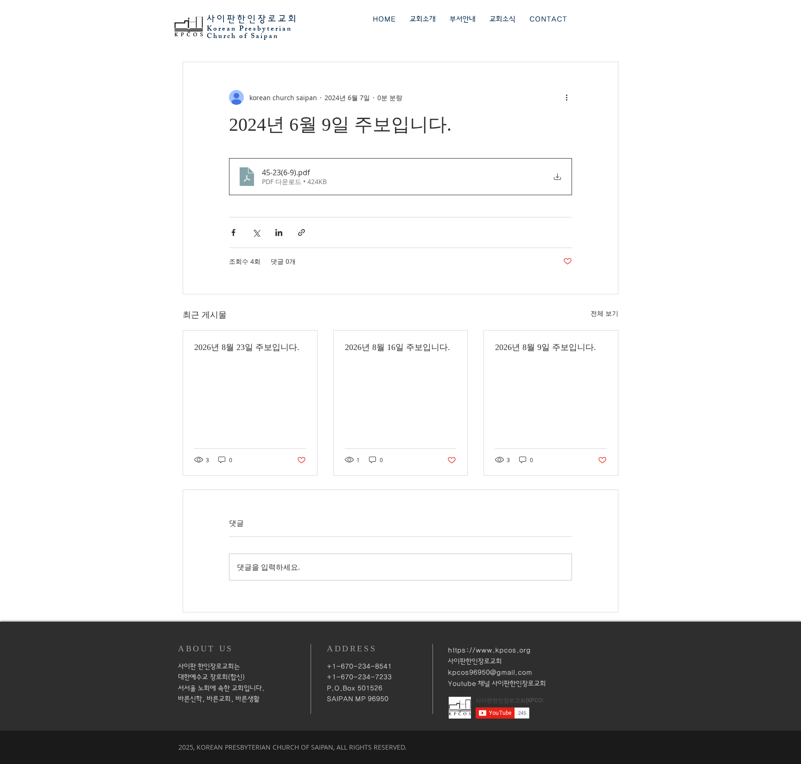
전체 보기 (604, 313)
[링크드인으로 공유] (278, 232)
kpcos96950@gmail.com (490, 672)
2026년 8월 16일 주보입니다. (397, 347)
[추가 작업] (566, 97)
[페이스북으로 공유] (233, 232)
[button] (423, 19)
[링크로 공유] (301, 232)
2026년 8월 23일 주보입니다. (246, 347)
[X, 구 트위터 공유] (256, 232)
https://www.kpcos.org (489, 650)
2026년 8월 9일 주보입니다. (545, 347)
